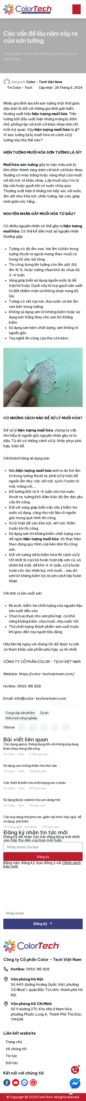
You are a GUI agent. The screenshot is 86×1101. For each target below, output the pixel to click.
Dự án (44, 713)
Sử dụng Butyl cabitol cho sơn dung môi (31, 800)
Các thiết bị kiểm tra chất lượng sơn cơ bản (34, 783)
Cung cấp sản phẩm (20, 713)
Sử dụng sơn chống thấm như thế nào (30, 766)
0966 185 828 (30, 969)
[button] (67, 9)
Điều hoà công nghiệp (21, 718)
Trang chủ (11, 53)
